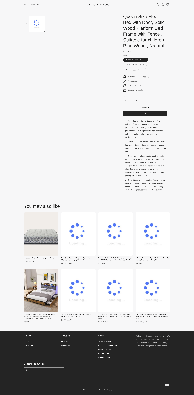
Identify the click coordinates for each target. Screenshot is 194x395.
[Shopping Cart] (167, 4)
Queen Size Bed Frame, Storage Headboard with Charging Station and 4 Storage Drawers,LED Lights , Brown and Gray (39, 316)
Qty (124, 96)
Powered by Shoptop (105, 389)
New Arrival (28, 345)
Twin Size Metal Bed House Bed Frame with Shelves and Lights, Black (77, 315)
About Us (64, 341)
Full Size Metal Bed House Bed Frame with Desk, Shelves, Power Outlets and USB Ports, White (152, 316)
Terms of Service (104, 341)
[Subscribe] (61, 370)
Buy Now (145, 114)
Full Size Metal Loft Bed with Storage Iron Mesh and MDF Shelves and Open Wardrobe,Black (115, 259)
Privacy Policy (103, 353)
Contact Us (65, 345)
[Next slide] (115, 23)
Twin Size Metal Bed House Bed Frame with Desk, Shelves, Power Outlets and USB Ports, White (115, 316)
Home (26, 341)
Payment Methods (105, 349)
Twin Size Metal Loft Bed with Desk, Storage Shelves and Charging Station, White (77, 259)
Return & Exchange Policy (108, 345)
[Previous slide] (26, 23)
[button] (157, 4)
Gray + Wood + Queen (135, 70)
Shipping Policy (104, 357)
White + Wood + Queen (135, 65)
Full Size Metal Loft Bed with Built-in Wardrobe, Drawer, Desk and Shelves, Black (153, 259)
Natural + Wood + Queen (136, 60)
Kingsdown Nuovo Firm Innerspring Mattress (40, 258)
